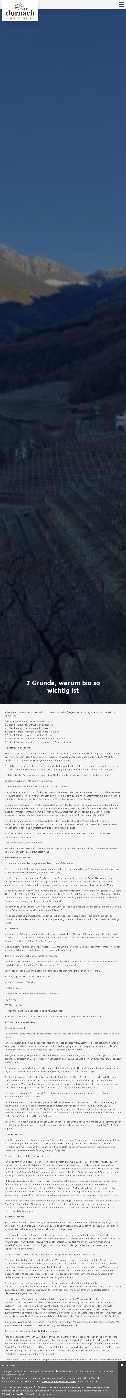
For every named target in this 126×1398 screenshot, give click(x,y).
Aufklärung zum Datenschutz (59, 1381)
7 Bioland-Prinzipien (27, 712)
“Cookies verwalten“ (14, 1394)
